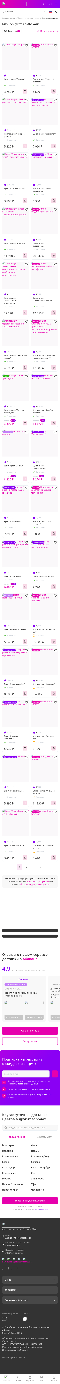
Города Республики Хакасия (30, 1200)
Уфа (33, 1184)
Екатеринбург (10, 1156)
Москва (6, 1178)
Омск (34, 1145)
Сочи (34, 1173)
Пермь (35, 1150)
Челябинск (37, 1189)
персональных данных (28, 1083)
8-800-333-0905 (41, 1209)
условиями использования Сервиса (33, 1089)
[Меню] (56, 4)
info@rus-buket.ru (14, 1253)
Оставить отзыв (30, 1030)
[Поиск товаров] (44, 4)
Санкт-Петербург (41, 1167)
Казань (6, 1162)
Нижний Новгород (13, 1184)
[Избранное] (50, 4)
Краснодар (8, 1167)
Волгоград (8, 1145)
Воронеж (7, 1150)
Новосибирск (10, 1189)
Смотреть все (30, 1041)
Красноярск (9, 1173)
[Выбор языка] (50, 11)
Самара (35, 1162)
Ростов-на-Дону (40, 1156)
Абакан (9, 11)
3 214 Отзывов (28, 970)
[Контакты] (56, 11)
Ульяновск (37, 1178)
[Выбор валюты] (44, 11)
